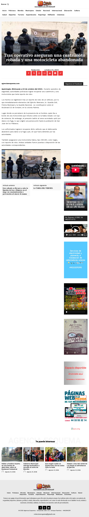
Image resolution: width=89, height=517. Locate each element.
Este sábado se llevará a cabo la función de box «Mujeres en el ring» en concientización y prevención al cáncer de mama (15, 191)
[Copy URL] (60, 73)
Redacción (35, 70)
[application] (75, 230)
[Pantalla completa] (85, 235)
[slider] (74, 234)
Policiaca (45, 50)
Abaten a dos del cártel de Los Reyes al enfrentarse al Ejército (77, 465)
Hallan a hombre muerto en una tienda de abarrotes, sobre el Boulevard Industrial (11, 466)
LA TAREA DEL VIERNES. (43, 188)
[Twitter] (34, 73)
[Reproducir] (67, 235)
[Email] (44, 73)
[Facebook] (28, 73)
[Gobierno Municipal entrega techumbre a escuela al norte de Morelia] (33, 454)
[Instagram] (44, 507)
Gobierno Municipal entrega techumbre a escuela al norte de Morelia (31, 466)
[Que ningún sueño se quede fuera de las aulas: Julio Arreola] (55, 454)
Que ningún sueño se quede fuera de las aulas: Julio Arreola (55, 465)
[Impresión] (50, 73)
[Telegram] (55, 73)
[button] (5, 4)
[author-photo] (3, 471)
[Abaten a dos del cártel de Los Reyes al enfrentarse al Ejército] (77, 454)
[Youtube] (49, 507)
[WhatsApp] (39, 73)
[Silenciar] (82, 235)
